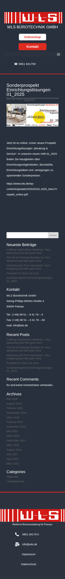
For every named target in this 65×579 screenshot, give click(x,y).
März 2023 (12, 435)
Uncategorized (15, 481)
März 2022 (12, 445)
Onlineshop (32, 37)
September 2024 (16, 412)
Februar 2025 (14, 408)
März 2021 (12, 463)
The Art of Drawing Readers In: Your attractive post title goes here (28, 259)
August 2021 (14, 449)
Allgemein (29, 99)
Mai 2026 (12, 398)
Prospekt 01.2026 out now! (22, 273)
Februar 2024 (14, 422)
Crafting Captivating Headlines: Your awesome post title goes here (28, 251)
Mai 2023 (12, 431)
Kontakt (32, 47)
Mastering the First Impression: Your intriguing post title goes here (28, 267)
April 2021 (12, 458)
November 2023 (16, 426)
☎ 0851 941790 (25, 64)
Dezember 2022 (16, 440)
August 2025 (14, 403)
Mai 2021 (12, 454)
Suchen (53, 235)
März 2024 (12, 417)
